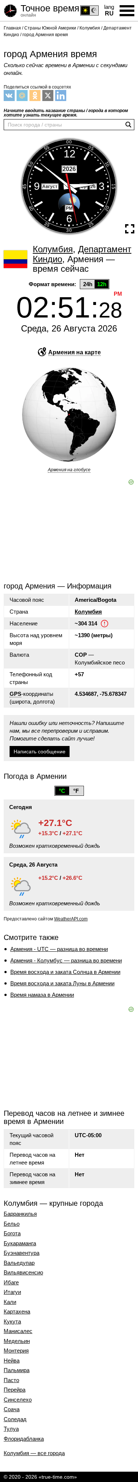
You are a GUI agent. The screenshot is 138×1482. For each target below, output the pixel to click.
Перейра (14, 1390)
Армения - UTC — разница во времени (59, 949)
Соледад (15, 1419)
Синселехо (18, 1400)
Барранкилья (20, 1214)
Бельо (12, 1224)
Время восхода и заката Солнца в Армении (65, 972)
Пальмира (16, 1370)
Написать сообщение (40, 751)
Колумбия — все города (34, 1453)
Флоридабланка (24, 1439)
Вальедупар (19, 1263)
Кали (10, 1302)
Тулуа (11, 1429)
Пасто (11, 1380)
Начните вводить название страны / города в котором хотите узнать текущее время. (66, 112)
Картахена (17, 1312)
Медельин (17, 1341)
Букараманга (20, 1243)
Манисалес (18, 1331)
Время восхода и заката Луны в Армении (62, 983)
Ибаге (11, 1282)
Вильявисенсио (23, 1273)
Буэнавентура (21, 1253)
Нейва (12, 1361)
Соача (12, 1409)
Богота (12, 1233)
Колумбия (88, 611)
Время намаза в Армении (42, 995)
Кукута (12, 1322)
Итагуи (12, 1292)
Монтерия (16, 1351)
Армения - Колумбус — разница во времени (66, 960)
